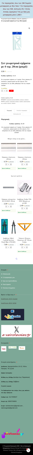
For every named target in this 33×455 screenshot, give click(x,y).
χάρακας (13, 103)
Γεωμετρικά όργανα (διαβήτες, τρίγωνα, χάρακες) (17, 99)
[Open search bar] (16, 223)
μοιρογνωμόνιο (26, 101)
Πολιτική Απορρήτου (9, 288)
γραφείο (21, 101)
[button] (29, 28)
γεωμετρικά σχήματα (14, 101)
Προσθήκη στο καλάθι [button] (8, 153)
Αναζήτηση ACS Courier (9, 299)
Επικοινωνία (6, 274)
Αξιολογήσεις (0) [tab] (17, 114)
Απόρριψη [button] (26, 15)
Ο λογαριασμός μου (9, 277)
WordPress (26, 450)
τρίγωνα (9, 103)
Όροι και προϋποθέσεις (10, 281)
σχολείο (5, 103)
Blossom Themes (8, 450)
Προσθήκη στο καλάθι (11, 91)
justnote (7, 101)
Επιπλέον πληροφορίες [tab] (22, 110)
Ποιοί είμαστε (7, 284)
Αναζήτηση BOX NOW (8, 303)
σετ (2, 103)
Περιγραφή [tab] (9, 110)
